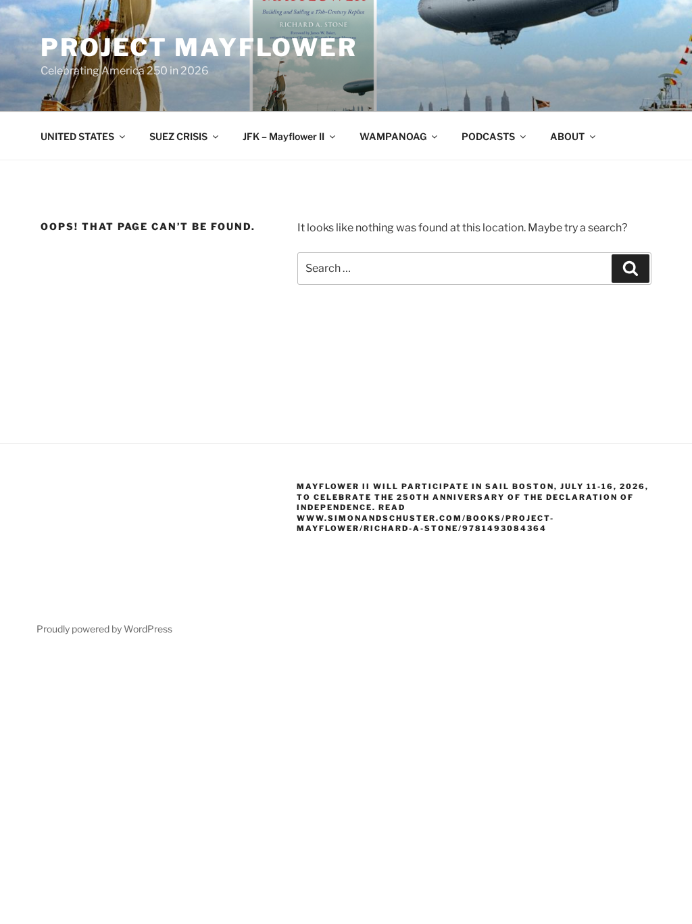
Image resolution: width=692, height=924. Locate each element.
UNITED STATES (77, 136)
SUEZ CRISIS (178, 136)
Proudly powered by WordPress (104, 628)
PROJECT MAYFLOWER (199, 47)
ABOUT (567, 136)
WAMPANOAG (393, 136)
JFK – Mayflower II (283, 136)
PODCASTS (488, 136)
